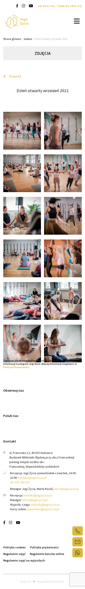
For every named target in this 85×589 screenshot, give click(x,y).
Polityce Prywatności (16, 367)
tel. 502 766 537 (20, 482)
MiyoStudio (59, 581)
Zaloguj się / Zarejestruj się (59, 6)
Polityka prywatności (44, 547)
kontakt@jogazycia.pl (32, 478)
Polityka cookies (14, 547)
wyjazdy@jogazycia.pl (45, 504)
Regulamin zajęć (14, 554)
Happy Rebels (43, 581)
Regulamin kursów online (47, 554)
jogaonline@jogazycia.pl (43, 509)
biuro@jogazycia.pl (66, 489)
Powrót (14, 76)
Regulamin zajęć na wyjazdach (24, 560)
